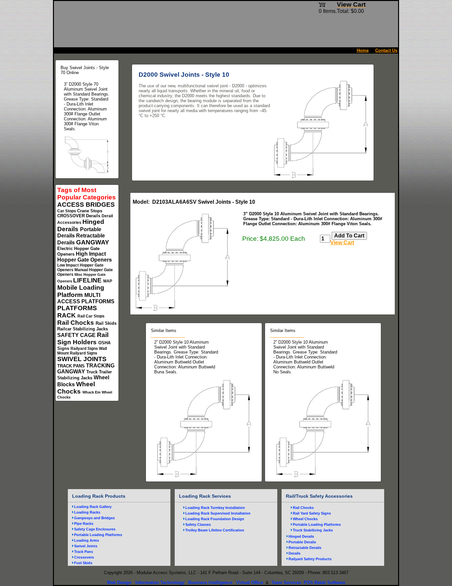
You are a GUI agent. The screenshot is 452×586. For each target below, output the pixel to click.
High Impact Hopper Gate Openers (84, 257)
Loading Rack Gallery (93, 507)
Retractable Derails (305, 548)
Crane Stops (89, 210)
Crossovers (84, 557)
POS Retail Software (324, 582)
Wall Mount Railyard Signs (82, 351)
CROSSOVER (71, 215)
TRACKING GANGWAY (85, 368)
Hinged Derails (301, 536)
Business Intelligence (210, 582)
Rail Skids (106, 323)
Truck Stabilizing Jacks (313, 530)
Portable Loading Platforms (98, 535)
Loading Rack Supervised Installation (217, 513)
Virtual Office (249, 582)
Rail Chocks (76, 322)
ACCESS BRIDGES (86, 204)
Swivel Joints (85, 546)
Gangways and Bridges (94, 518)
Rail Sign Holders (83, 338)
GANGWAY (92, 242)
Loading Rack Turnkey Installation (215, 508)
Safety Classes (198, 524)
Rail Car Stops (91, 316)
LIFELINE (88, 280)
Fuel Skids (83, 563)
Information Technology (159, 582)
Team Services (286, 582)
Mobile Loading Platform (80, 291)
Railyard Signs (84, 348)
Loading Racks (87, 512)
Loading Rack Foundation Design (214, 519)
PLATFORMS (77, 308)
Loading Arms (86, 540)
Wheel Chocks (76, 388)
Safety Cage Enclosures (94, 529)
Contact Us (386, 50)
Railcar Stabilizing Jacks (82, 328)
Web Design (119, 582)
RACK (67, 315)
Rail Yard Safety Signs (312, 513)
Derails (94, 215)
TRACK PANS (71, 365)
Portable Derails (302, 542)
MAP (107, 281)
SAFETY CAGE (77, 335)
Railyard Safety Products (310, 559)
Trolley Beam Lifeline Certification (214, 530)
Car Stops (67, 211)
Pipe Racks (83, 523)
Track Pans (83, 552)
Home (363, 50)
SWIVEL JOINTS (82, 359)
